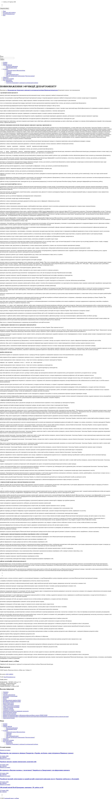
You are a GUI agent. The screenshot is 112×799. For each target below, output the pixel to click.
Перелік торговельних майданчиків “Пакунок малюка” (20, 76)
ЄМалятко (8, 73)
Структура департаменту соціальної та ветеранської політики (22, 82)
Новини (5, 63)
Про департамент (7, 80)
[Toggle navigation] (0, 55)
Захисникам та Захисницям (10, 696)
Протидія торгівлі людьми (10, 712)
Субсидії (5, 693)
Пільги (5, 698)
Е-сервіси (5, 69)
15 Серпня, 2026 (4, 790)
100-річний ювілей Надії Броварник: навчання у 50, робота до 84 (21, 787)
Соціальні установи (8, 708)
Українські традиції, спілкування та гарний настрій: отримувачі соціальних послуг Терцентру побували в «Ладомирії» (39, 779)
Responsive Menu (5, 8)
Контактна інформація (12, 66)
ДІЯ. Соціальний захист (12, 74)
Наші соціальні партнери (9, 713)
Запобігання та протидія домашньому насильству (16, 711)
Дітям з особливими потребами (11, 707)
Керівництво (9, 81)
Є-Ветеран (9, 71)
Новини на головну (5, 750)
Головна (5, 62)
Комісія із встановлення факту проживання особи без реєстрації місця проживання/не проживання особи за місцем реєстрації (35, 716)
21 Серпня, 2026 (4, 756)
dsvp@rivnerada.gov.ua (8, 14)
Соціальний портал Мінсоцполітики (15, 70)
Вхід (4, 15)
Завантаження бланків (9, 718)
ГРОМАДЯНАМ (7, 65)
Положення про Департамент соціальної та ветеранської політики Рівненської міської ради (33, 90)
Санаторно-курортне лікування (11, 705)
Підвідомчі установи (8, 78)
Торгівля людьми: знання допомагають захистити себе (18, 761)
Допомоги (5, 692)
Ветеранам (6, 697)
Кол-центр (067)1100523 (9, 12)
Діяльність (5, 77)
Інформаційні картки (11, 67)
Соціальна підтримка (8, 709)
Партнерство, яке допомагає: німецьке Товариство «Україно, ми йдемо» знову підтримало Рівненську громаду (37, 753)
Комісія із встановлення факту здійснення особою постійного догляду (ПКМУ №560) (25, 715)
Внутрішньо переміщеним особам (12, 701)
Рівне (4, 11)
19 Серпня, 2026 (4, 764)
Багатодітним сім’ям (8, 703)
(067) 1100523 (9, 674)
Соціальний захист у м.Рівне (5, 30)
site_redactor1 (3, 757)
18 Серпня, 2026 (4, 773)
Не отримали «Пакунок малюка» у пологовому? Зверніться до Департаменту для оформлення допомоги (35, 770)
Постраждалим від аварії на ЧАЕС (12, 700)
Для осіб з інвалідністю (9, 694)
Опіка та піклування (8, 704)
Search (1, 56)
